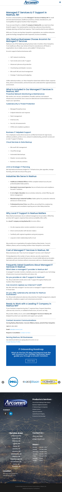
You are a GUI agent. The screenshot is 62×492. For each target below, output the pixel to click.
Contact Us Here (25, 333)
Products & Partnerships (39, 416)
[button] (46, 454)
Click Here (31, 361)
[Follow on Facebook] (5, 413)
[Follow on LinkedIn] (11, 413)
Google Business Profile (13, 342)
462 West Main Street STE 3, (10, 473)
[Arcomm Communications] (15, 406)
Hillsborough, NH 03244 (9, 475)
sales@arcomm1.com (16, 329)
